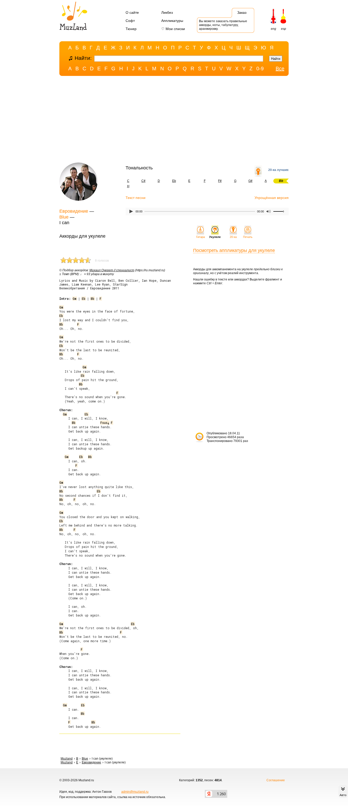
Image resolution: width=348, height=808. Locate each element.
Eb (174, 181)
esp (283, 29)
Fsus (104, 423)
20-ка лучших (278, 170)
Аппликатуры (172, 21)
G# (250, 181)
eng (273, 29)
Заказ (241, 12)
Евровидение (73, 211)
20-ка (233, 236)
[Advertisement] (174, 120)
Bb (92, 299)
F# (220, 181)
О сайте (132, 12)
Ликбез (167, 12)
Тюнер (131, 29)
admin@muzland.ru (135, 791)
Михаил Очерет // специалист (111, 270)
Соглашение (275, 780)
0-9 (260, 68)
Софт (130, 21)
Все (280, 68)
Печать (247, 236)
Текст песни (135, 198)
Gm (74, 299)
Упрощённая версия (272, 198)
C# (143, 181)
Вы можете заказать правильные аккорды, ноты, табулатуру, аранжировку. (223, 25)
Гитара (200, 236)
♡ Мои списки (173, 29)
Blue (64, 217)
